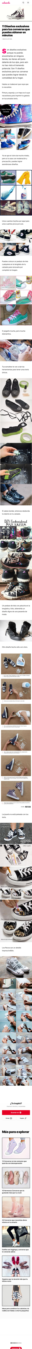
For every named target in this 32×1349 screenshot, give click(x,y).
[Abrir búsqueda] (23, 2)
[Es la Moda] (6, 2)
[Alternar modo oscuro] (28, 2)
